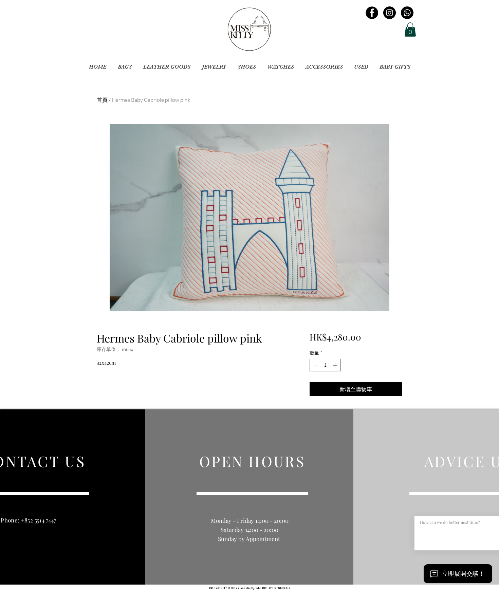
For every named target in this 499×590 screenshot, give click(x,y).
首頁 (102, 99)
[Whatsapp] (407, 12)
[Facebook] (372, 12)
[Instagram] (389, 12)
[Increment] (335, 365)
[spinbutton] (325, 365)
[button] (410, 29)
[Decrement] (315, 365)
